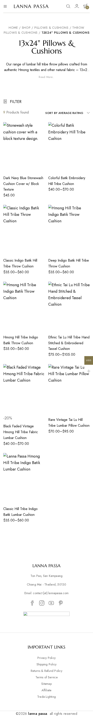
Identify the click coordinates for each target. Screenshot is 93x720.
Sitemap (46, 684)
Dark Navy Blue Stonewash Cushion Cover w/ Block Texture (23, 183)
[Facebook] (32, 603)
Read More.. (46, 77)
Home (13, 27)
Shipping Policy (47, 664)
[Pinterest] (60, 603)
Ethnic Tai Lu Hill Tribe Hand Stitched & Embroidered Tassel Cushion (69, 343)
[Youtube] (51, 603)
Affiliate (46, 690)
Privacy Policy (46, 658)
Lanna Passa (31, 6)
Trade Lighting (46, 697)
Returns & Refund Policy (46, 671)
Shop (26, 27)
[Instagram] (41, 603)
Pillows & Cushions (51, 27)
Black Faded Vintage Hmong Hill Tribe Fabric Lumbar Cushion (20, 432)
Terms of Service (46, 677)
